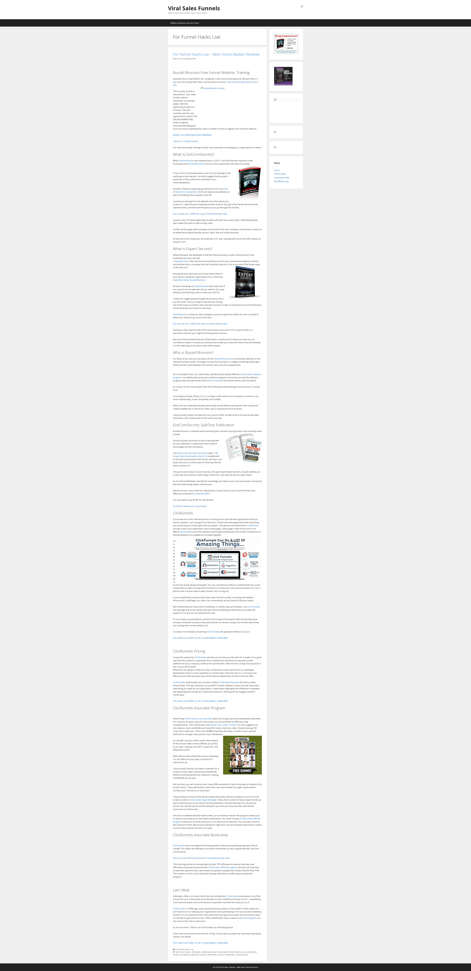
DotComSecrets (186, 160)
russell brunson (241, 954)
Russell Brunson (196, 163)
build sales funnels (183, 952)
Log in (277, 170)
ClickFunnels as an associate (198, 718)
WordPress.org (281, 181)
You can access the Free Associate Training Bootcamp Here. (201, 858)
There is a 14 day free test (185, 141)
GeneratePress (251, 967)
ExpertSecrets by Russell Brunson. (189, 279)
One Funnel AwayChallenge (203, 799)
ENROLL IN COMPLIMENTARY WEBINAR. (192, 135)
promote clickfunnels (225, 954)
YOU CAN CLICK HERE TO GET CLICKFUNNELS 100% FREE (200, 638)
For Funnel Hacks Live (184, 949)
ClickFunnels (179, 682)
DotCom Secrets (213, 380)
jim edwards (185, 954)
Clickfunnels (253, 525)
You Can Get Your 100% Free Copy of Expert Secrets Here (200, 323)
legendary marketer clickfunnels (203, 954)
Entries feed (280, 173)
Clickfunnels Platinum (229, 682)
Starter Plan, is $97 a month (223, 724)
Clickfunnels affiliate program (222, 867)
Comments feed (281, 177)
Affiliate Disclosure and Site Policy (184, 23)
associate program (247, 917)
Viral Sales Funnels (194, 8)
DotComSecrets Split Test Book (192, 453)
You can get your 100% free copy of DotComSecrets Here (200, 213)
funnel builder (223, 952)
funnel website (235, 952)
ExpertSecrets (180, 261)
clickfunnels (195, 952)
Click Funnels (254, 606)
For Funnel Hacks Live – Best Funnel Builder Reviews (216, 54)
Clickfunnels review (208, 952)
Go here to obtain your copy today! (190, 506)
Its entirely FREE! (202, 493)
